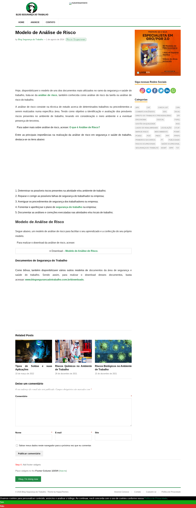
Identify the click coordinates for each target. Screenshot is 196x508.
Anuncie (35, 22)
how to (63, 471)
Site (97, 432)
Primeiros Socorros (145, 140)
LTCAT (177, 128)
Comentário (73, 396)
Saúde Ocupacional (170, 144)
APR (137, 107)
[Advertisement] (73, 65)
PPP (167, 136)
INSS (178, 124)
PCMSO (139, 136)
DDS (164, 112)
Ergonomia (141, 120)
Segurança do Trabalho (147, 148)
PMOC (158, 136)
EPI (178, 116)
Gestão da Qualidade (145, 124)
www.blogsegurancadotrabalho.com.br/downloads (54, 279)
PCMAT (177, 132)
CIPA (178, 107)
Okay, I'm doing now (28, 479)
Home (21, 22)
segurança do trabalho (69, 207)
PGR (149, 136)
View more (173, 498)
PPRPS (177, 136)
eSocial (160, 120)
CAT (148, 107)
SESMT (164, 148)
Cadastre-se (151, 492)
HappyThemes (62, 492)
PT (162, 140)
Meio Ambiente (161, 132)
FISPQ (177, 120)
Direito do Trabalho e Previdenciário (153, 116)
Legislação (166, 128)
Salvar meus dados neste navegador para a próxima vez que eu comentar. (55, 445)
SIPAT (171, 148)
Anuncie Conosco (121, 492)
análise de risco (47, 95)
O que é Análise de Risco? (84, 127)
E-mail (73, 432)
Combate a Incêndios (145, 112)
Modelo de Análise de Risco (81, 251)
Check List (163, 107)
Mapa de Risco (142, 132)
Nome (33, 432)
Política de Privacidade (171, 492)
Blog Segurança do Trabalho (30, 39)
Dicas (177, 112)
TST (177, 148)
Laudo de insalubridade (147, 128)
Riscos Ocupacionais (76, 39)
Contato (50, 22)
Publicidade (174, 140)
